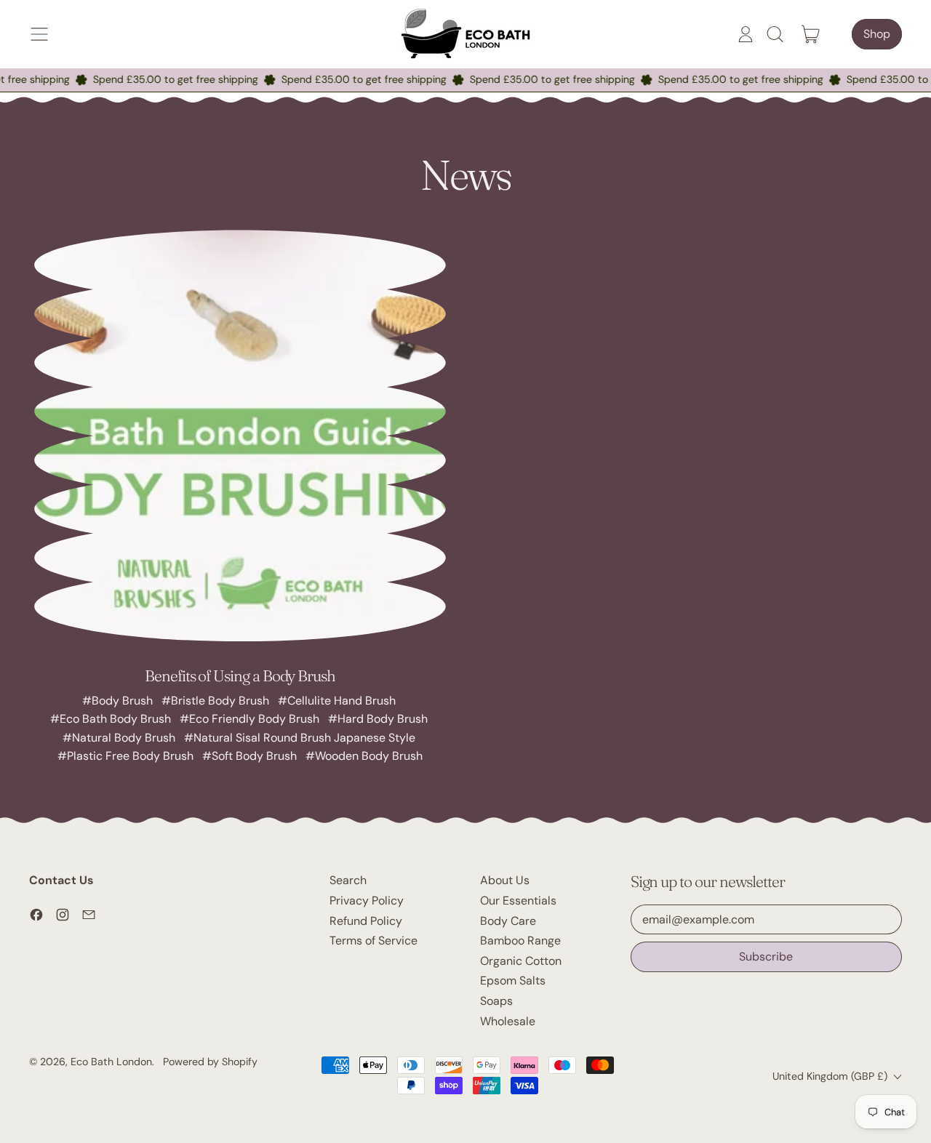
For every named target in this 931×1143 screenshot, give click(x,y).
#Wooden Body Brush (364, 755)
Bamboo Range (520, 940)
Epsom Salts (513, 980)
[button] (774, 34)
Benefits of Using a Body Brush (240, 675)
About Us (505, 880)
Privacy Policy (366, 900)
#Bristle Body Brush (215, 700)
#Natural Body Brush (119, 737)
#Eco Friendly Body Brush (249, 718)
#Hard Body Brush (378, 718)
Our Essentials (518, 900)
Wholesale (507, 1021)
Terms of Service (373, 940)
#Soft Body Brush (249, 755)
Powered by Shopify (210, 1061)
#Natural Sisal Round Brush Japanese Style (299, 737)
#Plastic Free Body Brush (125, 755)
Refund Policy (365, 921)
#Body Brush (117, 700)
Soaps (496, 1000)
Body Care (508, 921)
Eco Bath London (111, 1061)
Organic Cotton (521, 960)
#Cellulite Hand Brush (337, 700)
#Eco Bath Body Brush (110, 718)
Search (348, 880)
